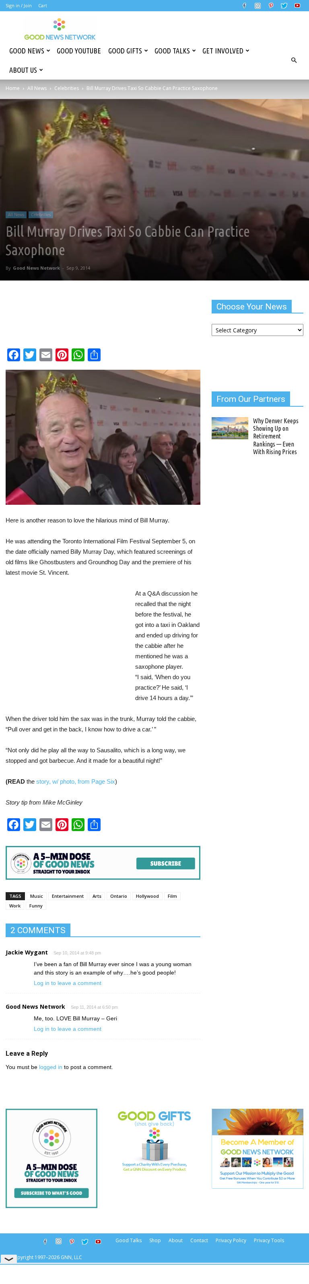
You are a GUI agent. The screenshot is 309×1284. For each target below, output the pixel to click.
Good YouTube (79, 51)
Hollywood (147, 896)
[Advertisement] (66, 639)
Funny (36, 906)
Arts (97, 896)
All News (37, 88)
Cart (42, 5)
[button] (293, 60)
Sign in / (14, 5)
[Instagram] (257, 5)
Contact (199, 1240)
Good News (26, 51)
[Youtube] (297, 5)
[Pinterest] (271, 5)
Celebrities (66, 88)
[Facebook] (244, 5)
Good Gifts (125, 51)
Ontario (118, 896)
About (176, 1240)
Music (36, 896)
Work (15, 906)
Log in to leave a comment (67, 983)
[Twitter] (284, 5)
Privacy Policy (231, 1240)
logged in (50, 1067)
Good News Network (36, 268)
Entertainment (68, 896)
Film (172, 896)
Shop (155, 1240)
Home (13, 88)
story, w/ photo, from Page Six (75, 781)
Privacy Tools (269, 1240)
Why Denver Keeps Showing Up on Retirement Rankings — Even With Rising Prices (276, 436)
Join (28, 5)
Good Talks (172, 51)
